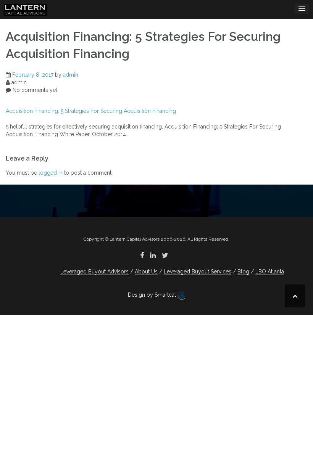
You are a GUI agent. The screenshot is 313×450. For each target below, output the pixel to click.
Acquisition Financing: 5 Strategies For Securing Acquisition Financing (91, 111)
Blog (243, 271)
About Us (146, 271)
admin (70, 75)
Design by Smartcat (152, 295)
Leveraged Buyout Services (197, 271)
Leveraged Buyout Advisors (94, 271)
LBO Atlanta (269, 271)
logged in (51, 173)
